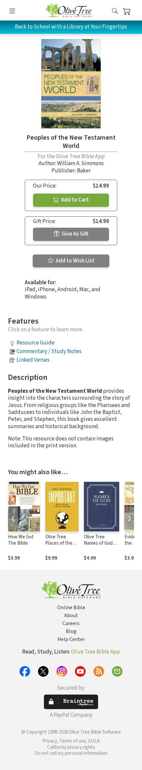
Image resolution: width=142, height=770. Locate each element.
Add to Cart (74, 200)
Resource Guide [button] (35, 343)
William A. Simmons (80, 163)
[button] (115, 11)
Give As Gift (75, 234)
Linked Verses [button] (33, 360)
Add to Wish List (74, 261)
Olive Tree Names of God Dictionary (98, 543)
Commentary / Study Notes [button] (49, 351)
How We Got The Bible (21, 540)
